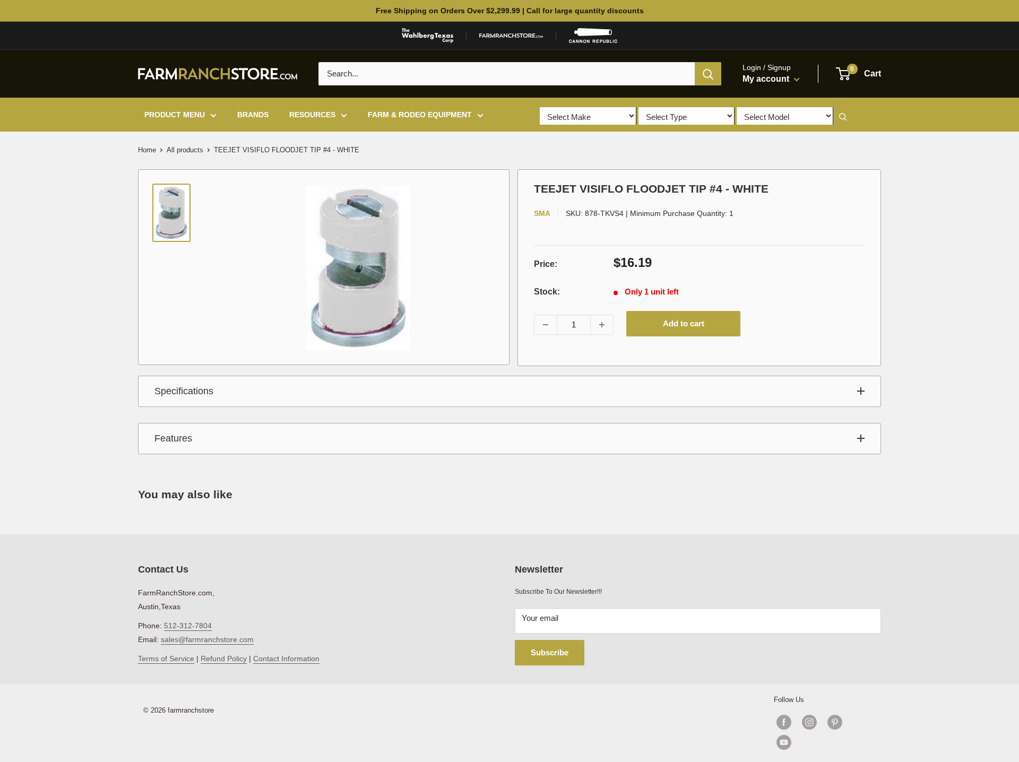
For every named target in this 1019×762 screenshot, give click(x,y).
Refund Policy (224, 658)
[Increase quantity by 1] (602, 324)
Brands (253, 114)
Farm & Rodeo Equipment (420, 114)
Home (147, 150)
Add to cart (683, 323)
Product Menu (174, 114)
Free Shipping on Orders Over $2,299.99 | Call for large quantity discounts (510, 10)
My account (766, 78)
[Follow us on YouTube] (822, 742)
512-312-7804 (188, 625)
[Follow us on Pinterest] (834, 722)
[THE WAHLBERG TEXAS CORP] (427, 35)
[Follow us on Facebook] (783, 722)
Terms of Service (166, 658)
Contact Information (286, 658)
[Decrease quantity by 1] (545, 324)
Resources (312, 114)
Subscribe (549, 652)
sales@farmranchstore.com (207, 639)
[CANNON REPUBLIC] (593, 35)
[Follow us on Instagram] (809, 722)
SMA (542, 213)
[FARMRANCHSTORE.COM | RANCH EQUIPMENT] (511, 35)
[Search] (708, 73)
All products (185, 150)
